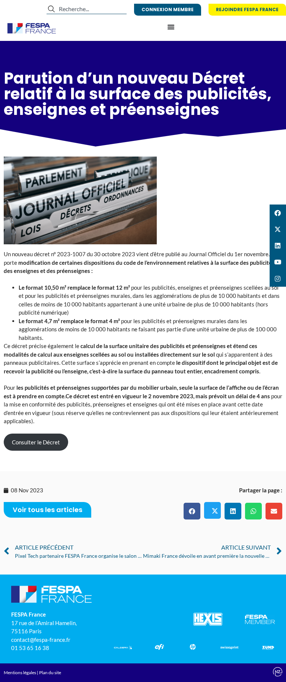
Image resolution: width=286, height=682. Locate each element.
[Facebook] (278, 213)
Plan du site (50, 672)
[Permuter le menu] (171, 26)
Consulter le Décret (36, 442)
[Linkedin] (278, 246)
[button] (192, 511)
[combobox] (87, 9)
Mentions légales (20, 672)
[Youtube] (278, 262)
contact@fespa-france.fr (40, 639)
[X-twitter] (278, 229)
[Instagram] (278, 278)
